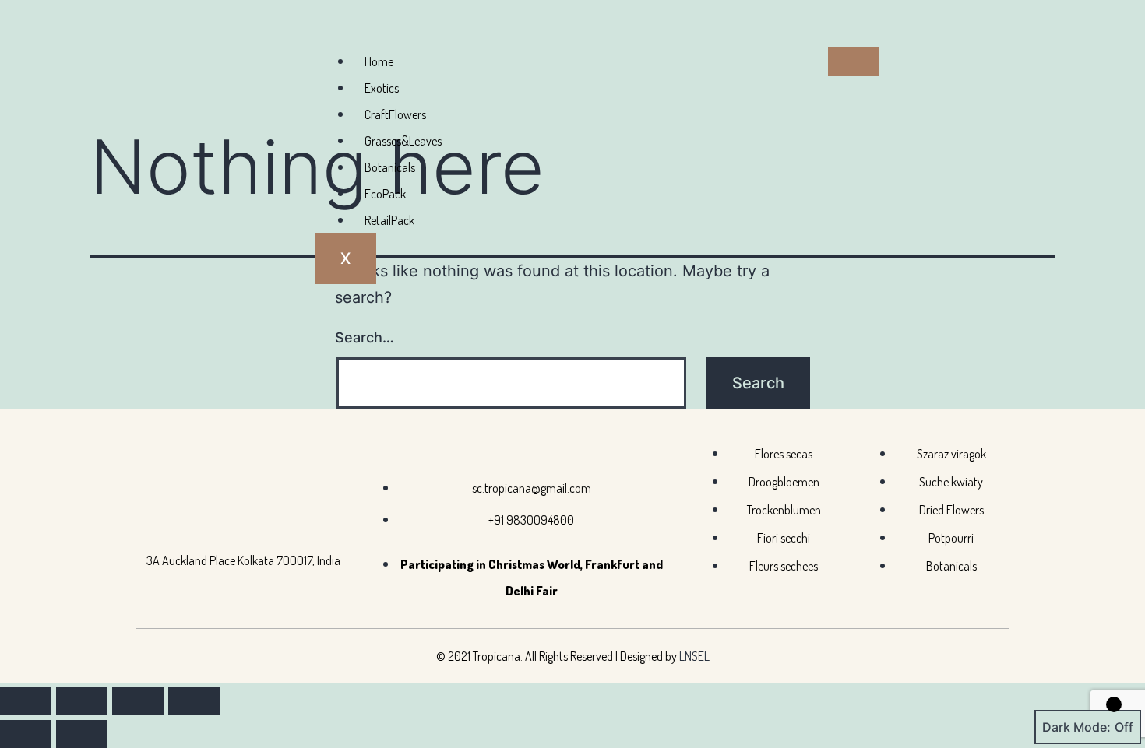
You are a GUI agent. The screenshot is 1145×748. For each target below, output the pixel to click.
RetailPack (389, 220)
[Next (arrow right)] (81, 734)
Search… (364, 337)
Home (379, 61)
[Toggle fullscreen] (81, 701)
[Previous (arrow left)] (25, 734)
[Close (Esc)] (194, 701)
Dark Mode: (1076, 727)
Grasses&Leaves (403, 141)
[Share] (138, 701)
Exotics (382, 88)
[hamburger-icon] (853, 61)
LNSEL (694, 656)
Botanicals (390, 167)
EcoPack (385, 194)
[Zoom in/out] (25, 701)
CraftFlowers (395, 114)
